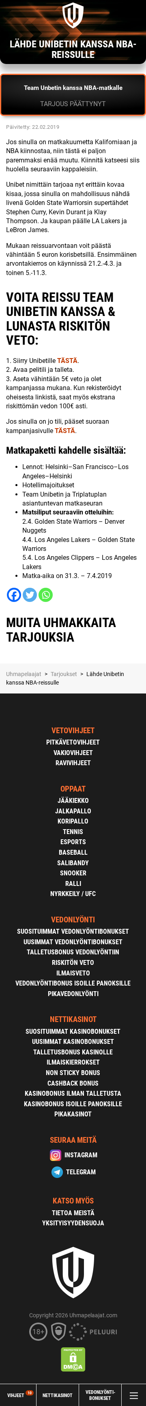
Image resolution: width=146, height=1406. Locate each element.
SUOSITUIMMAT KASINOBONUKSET (73, 1031)
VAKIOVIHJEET (73, 753)
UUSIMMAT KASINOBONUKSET (73, 1041)
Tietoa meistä (73, 1213)
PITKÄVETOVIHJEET (73, 742)
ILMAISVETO (73, 973)
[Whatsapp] (46, 595)
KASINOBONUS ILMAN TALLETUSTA (73, 1093)
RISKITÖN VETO (73, 962)
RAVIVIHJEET (73, 763)
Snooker (73, 873)
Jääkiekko (73, 800)
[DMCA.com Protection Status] (73, 1359)
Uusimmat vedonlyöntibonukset (73, 942)
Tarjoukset (64, 674)
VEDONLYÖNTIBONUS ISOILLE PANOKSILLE (73, 983)
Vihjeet (19, 1395)
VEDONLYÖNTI (73, 919)
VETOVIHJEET (73, 730)
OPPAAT (73, 789)
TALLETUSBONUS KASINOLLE (73, 1052)
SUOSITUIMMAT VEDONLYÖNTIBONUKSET (73, 931)
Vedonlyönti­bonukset (100, 1395)
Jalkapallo (73, 811)
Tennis (73, 832)
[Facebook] (14, 595)
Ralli (73, 884)
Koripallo (73, 821)
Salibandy (73, 863)
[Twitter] (30, 595)
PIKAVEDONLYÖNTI (73, 994)
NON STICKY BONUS (73, 1073)
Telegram (81, 1172)
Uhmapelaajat (23, 674)
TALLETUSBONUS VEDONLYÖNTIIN (73, 952)
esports (73, 842)
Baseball (73, 852)
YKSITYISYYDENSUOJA (73, 1223)
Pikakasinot (73, 1114)
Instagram (80, 1155)
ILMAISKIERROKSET (73, 1062)
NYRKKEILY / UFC (73, 894)
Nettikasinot (58, 1395)
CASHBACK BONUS (73, 1083)
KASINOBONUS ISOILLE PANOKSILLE (73, 1104)
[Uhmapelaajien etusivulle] (73, 15)
